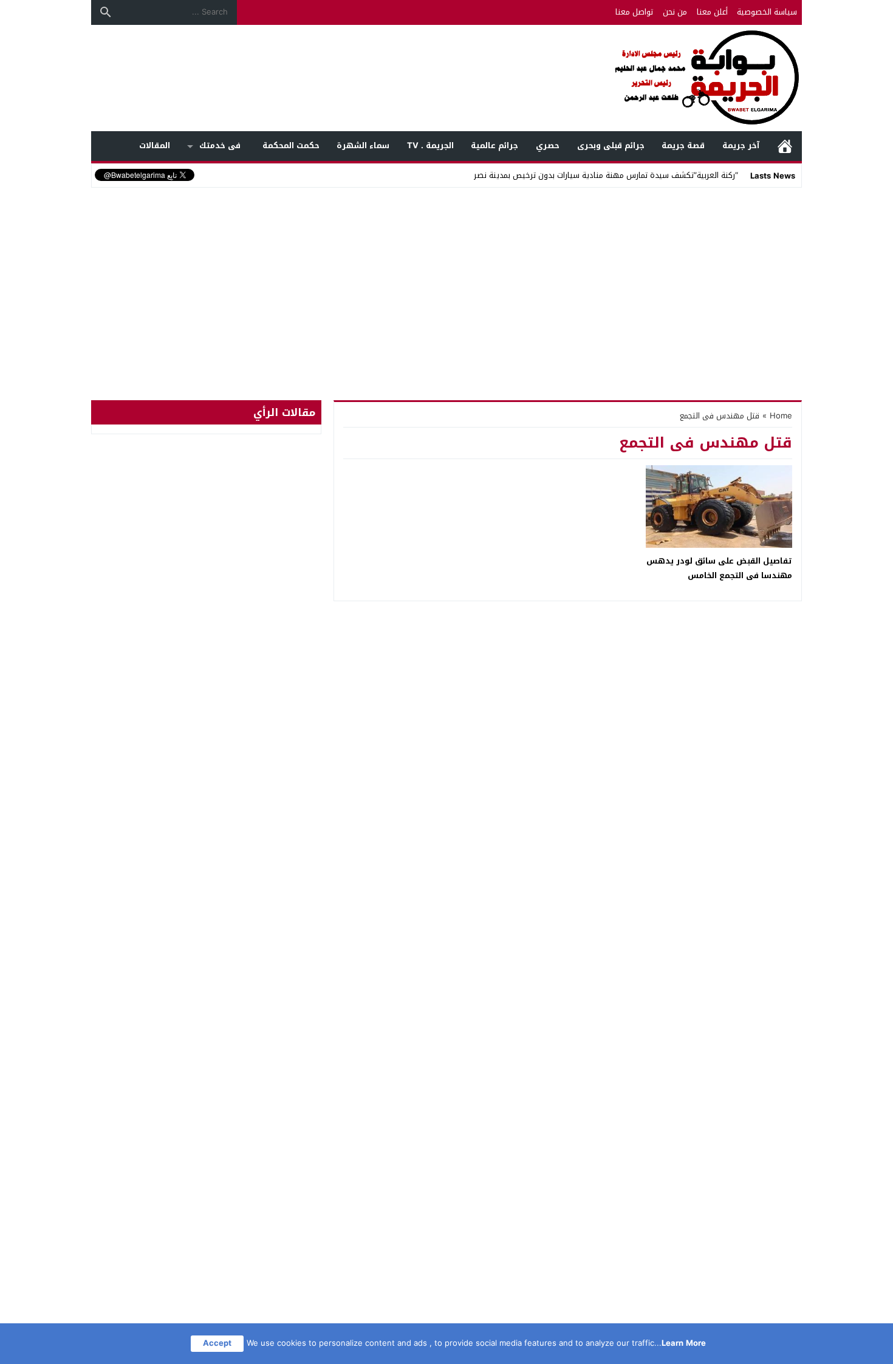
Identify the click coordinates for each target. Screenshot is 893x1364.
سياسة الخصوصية (767, 11)
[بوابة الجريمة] (446, 78)
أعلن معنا (712, 11)
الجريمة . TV (430, 145)
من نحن (675, 11)
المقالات (154, 145)
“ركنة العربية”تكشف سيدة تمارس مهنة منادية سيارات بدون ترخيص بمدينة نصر (606, 175)
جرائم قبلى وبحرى (611, 145)
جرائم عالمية (494, 145)
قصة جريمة (683, 145)
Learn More (684, 1343)
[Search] (105, 12)
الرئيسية (785, 146)
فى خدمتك (220, 145)
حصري (547, 145)
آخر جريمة (740, 145)
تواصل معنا (634, 11)
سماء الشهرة (363, 145)
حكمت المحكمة (291, 145)
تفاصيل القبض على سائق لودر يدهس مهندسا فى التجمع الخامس (719, 567)
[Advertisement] (446, 282)
